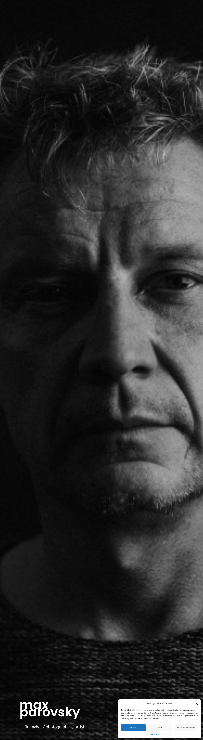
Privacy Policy (166, 734)
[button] (196, 703)
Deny (159, 728)
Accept (134, 728)
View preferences (186, 728)
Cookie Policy (153, 734)
